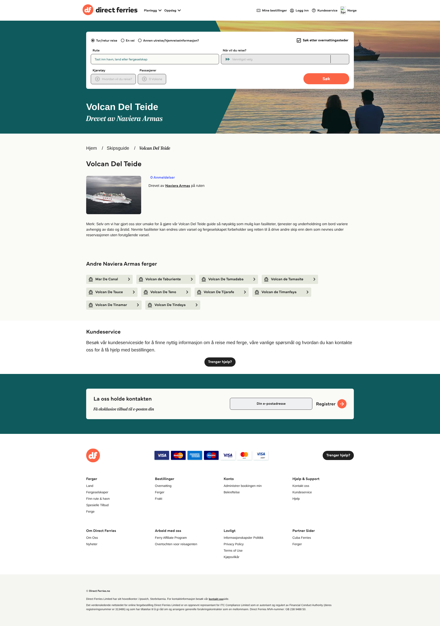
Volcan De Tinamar (111, 305)
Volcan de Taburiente (163, 279)
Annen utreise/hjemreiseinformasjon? (171, 40)
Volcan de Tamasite (287, 279)
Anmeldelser (162, 178)
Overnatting (163, 486)
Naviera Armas (177, 186)
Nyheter (91, 544)
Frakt (158, 498)
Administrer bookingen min (243, 486)
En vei (130, 40)
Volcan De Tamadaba (225, 279)
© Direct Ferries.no (98, 591)
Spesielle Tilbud (97, 505)
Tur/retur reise (106, 40)
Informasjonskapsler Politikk (244, 537)
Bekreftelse (232, 492)
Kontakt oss (300, 486)
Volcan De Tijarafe (219, 292)
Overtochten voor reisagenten (176, 544)
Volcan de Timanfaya (278, 292)
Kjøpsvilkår (231, 557)
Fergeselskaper (97, 492)
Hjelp (296, 498)
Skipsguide (118, 148)
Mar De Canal (106, 279)
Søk (326, 78)
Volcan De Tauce (109, 292)
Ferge (90, 511)
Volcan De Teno (163, 292)
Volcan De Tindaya (170, 305)
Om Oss (92, 537)
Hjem (91, 148)
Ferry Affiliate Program (171, 537)
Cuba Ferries (301, 537)
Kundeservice (302, 492)
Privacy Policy (234, 544)
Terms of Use (233, 550)
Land (89, 486)
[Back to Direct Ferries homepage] (110, 10)
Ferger (159, 492)
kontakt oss (216, 599)
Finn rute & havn (98, 498)
